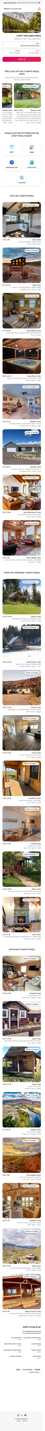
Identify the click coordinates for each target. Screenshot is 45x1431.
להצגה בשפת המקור (10, 3)
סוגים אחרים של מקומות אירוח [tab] (31, 1331)
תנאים (19, 1421)
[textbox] (31, 53)
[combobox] (21, 45)
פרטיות (24, 1421)
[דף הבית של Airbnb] (39, 8)
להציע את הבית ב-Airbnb (13, 9)
